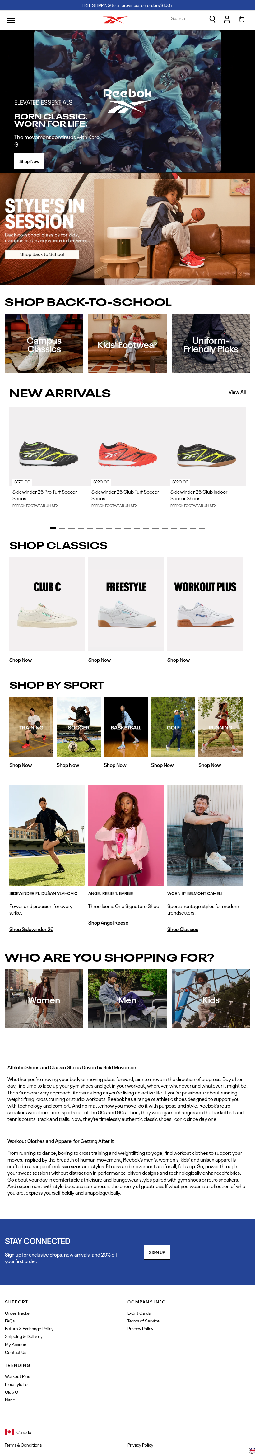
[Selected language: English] (252, 1451)
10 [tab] (137, 528)
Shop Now (29, 161)
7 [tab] (109, 528)
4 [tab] (81, 528)
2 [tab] (62, 528)
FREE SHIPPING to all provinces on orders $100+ (127, 5)
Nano (10, 1399)
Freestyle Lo (16, 1384)
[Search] (212, 19)
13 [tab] (165, 528)
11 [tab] (146, 528)
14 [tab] (174, 528)
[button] (252, 1451)
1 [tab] (53, 528)
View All (237, 392)
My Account (16, 1344)
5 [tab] (90, 528)
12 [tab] (155, 528)
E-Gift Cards (139, 1313)
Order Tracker (18, 1313)
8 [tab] (118, 528)
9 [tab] (127, 528)
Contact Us (15, 1352)
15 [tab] (183, 528)
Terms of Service (144, 1320)
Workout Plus (17, 1376)
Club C (11, 1392)
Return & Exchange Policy (29, 1328)
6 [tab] (99, 528)
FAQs (10, 1320)
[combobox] (192, 18)
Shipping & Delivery (24, 1336)
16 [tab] (193, 528)
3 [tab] (71, 528)
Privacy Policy (140, 1328)
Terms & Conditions (23, 1445)
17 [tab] (202, 528)
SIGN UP (157, 1252)
